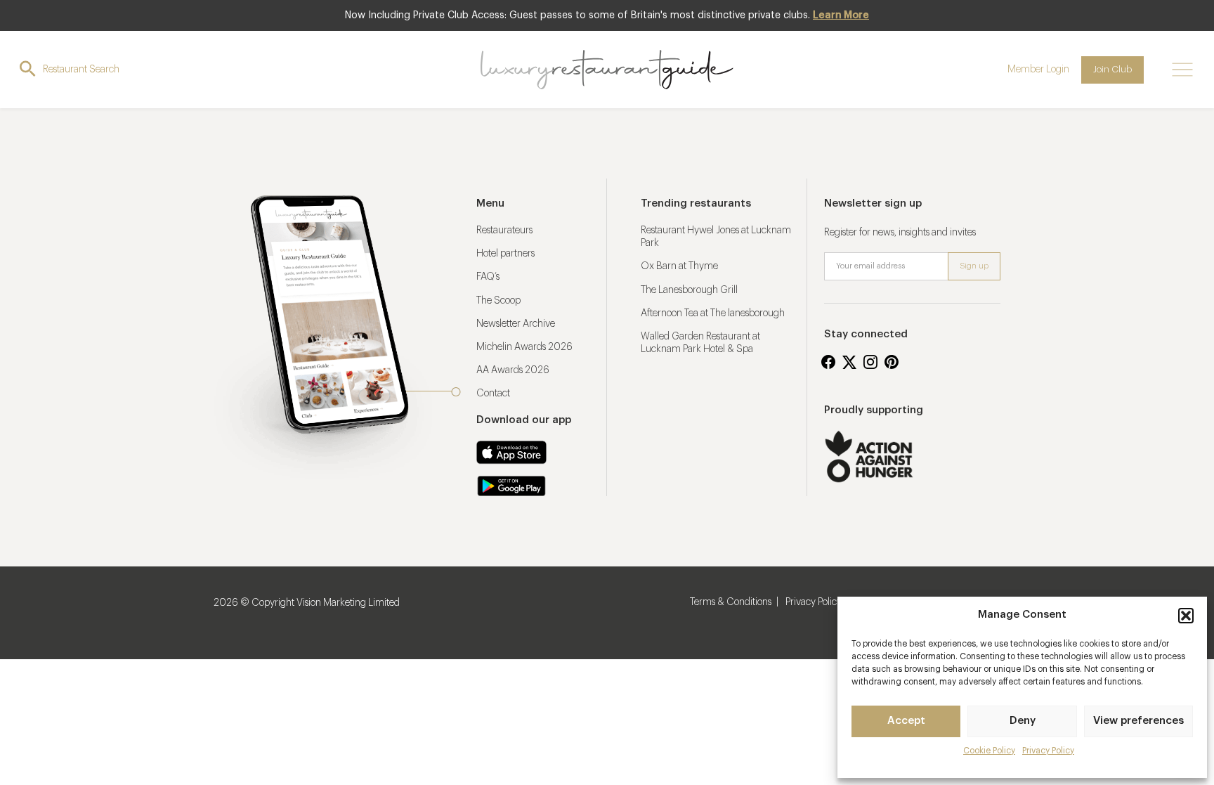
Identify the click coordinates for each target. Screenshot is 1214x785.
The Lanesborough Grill (689, 290)
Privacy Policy (1048, 750)
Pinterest (891, 362)
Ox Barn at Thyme (679, 266)
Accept (906, 720)
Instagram (870, 362)
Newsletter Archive (515, 324)
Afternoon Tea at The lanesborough (713, 313)
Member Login (1038, 69)
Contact (493, 393)
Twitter (849, 362)
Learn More (841, 15)
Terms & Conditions (730, 602)
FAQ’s (488, 277)
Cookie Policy (989, 750)
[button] (1186, 616)
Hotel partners (505, 254)
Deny (1023, 720)
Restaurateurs (504, 230)
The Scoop (498, 301)
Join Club (1112, 69)
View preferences (1138, 720)
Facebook (828, 362)
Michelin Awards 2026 (524, 347)
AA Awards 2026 (512, 370)
